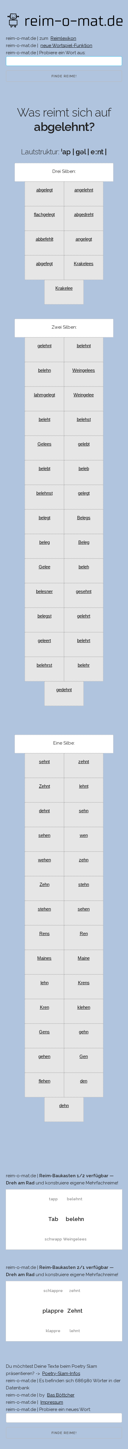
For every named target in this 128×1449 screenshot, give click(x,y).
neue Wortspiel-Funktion (66, 45)
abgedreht (83, 214)
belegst (44, 615)
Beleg (83, 542)
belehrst (44, 665)
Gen (83, 1056)
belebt (44, 468)
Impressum (51, 1402)
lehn (44, 982)
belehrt (83, 640)
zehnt (83, 761)
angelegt (84, 239)
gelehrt (83, 615)
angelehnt (83, 189)
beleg (44, 542)
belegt (44, 517)
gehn (83, 1031)
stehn (83, 884)
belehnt (84, 345)
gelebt (84, 443)
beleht (44, 419)
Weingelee (84, 394)
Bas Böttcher (60, 1395)
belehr (84, 665)
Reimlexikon (63, 38)
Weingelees (83, 370)
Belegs (83, 517)
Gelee (44, 566)
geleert (44, 640)
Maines (44, 958)
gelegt (84, 493)
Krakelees (83, 263)
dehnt (44, 810)
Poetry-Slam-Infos (61, 1373)
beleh (84, 566)
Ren (84, 933)
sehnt (44, 761)
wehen (44, 859)
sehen (44, 835)
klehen (83, 1007)
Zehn (44, 884)
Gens (44, 1031)
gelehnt (44, 345)
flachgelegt (44, 214)
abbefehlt (44, 239)
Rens (44, 933)
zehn (83, 859)
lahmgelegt (44, 394)
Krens (84, 982)
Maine (84, 958)
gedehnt (64, 689)
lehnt (83, 786)
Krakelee (64, 288)
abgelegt (44, 189)
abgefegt (44, 263)
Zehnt (44, 786)
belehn (44, 370)
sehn (83, 810)
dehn (64, 1105)
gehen (44, 1056)
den (83, 1080)
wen (84, 835)
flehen (44, 1080)
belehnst (44, 493)
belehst (84, 419)
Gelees (44, 443)
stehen (44, 908)
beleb (84, 468)
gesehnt (83, 591)
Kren (44, 1007)
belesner (44, 591)
